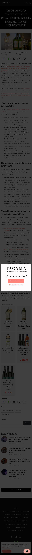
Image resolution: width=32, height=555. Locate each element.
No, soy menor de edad (16, 285)
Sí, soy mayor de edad (16, 281)
